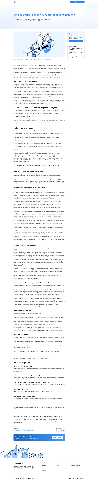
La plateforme (45, 465)
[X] (59, 430)
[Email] (61, 430)
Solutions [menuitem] (45, 2)
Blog (18, 9)
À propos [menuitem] (63, 2)
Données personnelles (81, 478)
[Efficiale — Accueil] (14, 2)
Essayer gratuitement (76, 2)
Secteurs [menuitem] (52, 2)
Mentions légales (72, 478)
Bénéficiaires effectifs (46, 472)
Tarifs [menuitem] (58, 2)
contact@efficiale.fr (75, 465)
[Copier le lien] (64, 430)
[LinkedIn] (57, 430)
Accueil (14, 9)
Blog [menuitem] (68, 2)
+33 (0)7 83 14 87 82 (75, 467)
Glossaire (59, 467)
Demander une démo (57, 437)
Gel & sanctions (45, 467)
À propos (59, 468)
